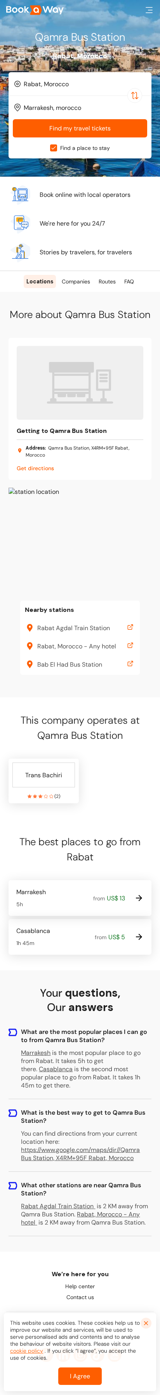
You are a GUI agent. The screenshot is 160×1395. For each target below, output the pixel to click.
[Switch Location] (134, 95)
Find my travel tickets (80, 128)
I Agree (80, 1376)
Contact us (80, 1297)
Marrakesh (35, 1053)
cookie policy (26, 1350)
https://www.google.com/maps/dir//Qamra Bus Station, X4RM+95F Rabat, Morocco (80, 1154)
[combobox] (80, 84)
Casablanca (56, 1069)
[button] (149, 10)
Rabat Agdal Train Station (57, 1206)
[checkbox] (53, 147)
